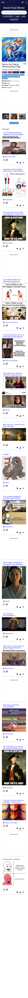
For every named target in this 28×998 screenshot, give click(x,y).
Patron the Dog (15, 81)
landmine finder (15, 76)
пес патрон (14, 75)
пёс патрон (21, 75)
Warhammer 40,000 (10, 156)
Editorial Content (14, 19)
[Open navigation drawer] (26, 2)
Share (5, 72)
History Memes (9, 199)
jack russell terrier (6, 76)
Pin (10, 72)
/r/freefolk (7, 410)
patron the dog (7, 75)
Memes (23, 16)
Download (16, 72)
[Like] (20, 163)
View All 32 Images (14, 123)
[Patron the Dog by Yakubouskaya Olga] (14, 49)
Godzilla (7, 482)
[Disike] (17, 163)
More (23, 72)
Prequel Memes (9, 633)
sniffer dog (4, 78)
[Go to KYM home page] (2, 2)
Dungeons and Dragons (11, 322)
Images (17, 16)
